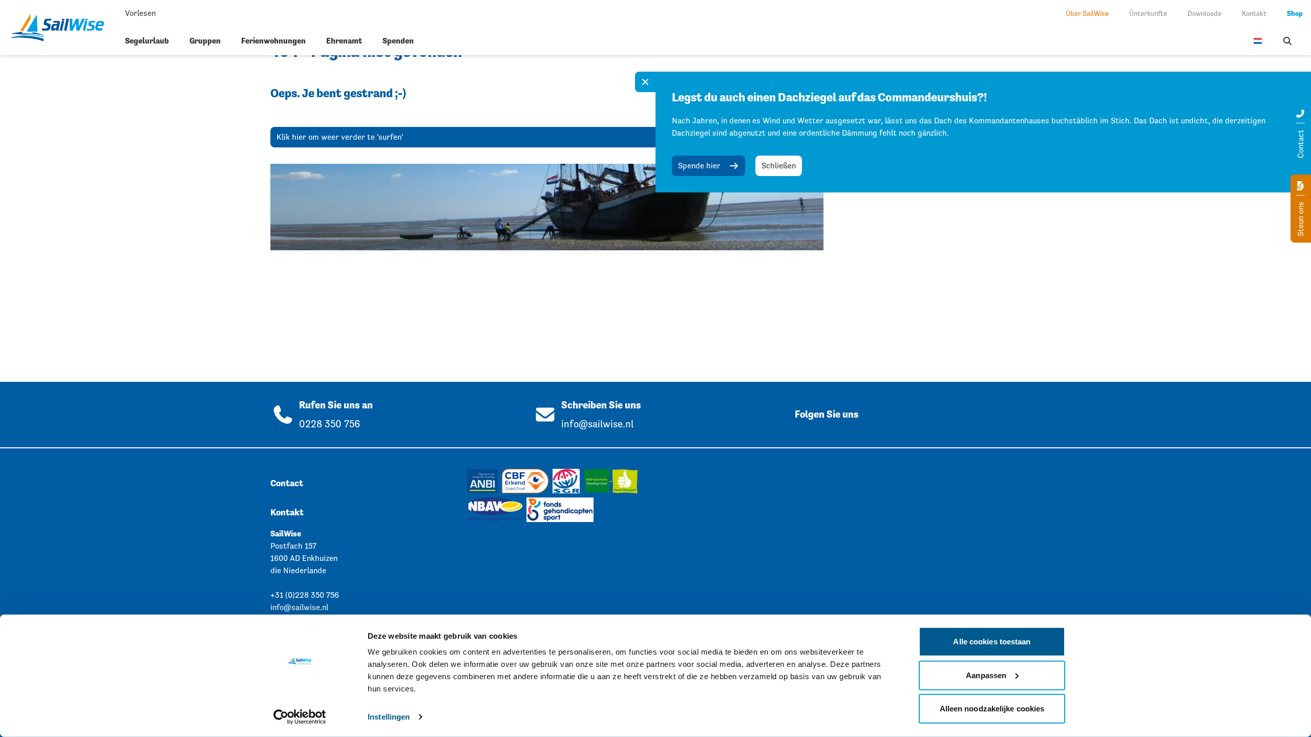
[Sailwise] (61, 27)
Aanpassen (986, 674)
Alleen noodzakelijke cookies (992, 708)
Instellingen (389, 716)
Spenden (398, 41)
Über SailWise (1087, 13)
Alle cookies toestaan (991, 641)
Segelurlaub (147, 41)
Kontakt (1254, 13)
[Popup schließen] (645, 82)
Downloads (1204, 13)
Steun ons (1300, 218)
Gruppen (205, 41)
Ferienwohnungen (273, 41)
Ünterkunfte (1148, 13)
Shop (1295, 13)
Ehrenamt (344, 41)
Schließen (779, 165)
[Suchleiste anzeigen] (1287, 41)
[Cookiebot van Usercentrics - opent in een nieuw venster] (300, 717)
